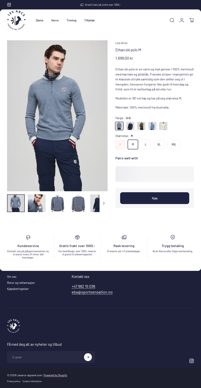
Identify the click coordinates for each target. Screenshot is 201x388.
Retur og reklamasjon (21, 282)
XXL (174, 144)
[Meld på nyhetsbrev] (88, 357)
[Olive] (141, 126)
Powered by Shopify (55, 375)
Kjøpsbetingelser (18, 289)
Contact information (32, 381)
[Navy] (130, 126)
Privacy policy (13, 381)
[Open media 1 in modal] (57, 115)
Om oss (11, 276)
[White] (163, 126)
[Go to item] (16, 203)
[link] (83, 286)
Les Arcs (121, 43)
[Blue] (152, 126)
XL (159, 144)
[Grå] (119, 126)
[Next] (98, 122)
